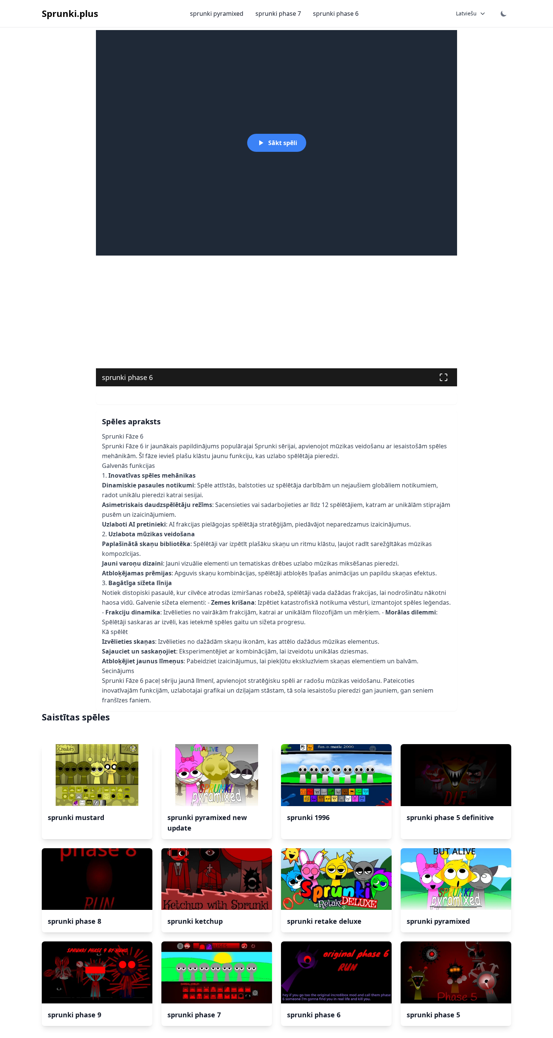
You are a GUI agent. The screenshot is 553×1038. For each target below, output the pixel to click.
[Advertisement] (276, 312)
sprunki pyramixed (216, 13)
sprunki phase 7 (278, 13)
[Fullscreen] (443, 377)
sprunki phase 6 (336, 13)
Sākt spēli (282, 143)
